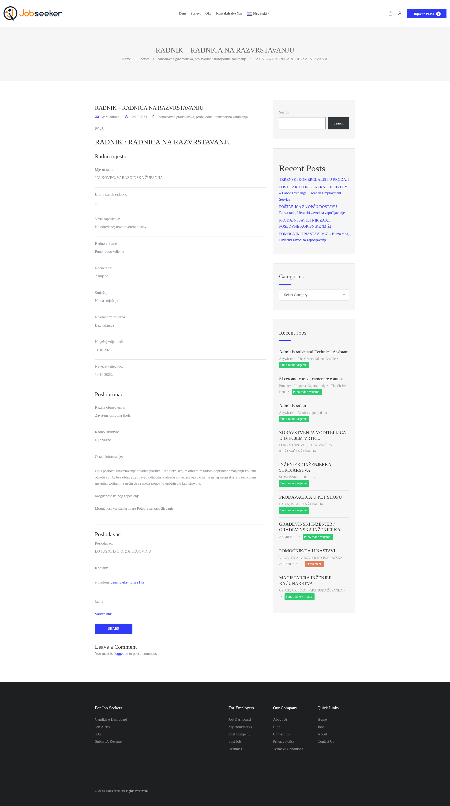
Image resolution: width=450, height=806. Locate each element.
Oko (208, 13)
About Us (280, 719)
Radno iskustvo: (107, 432)
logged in (121, 653)
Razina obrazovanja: (110, 407)
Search (284, 112)
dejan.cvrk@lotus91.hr (127, 582)
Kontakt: (101, 568)
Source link (103, 614)
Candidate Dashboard (111, 719)
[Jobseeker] (33, 13)
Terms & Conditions (288, 749)
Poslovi (196, 13)
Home (322, 719)
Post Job (235, 741)
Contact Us (281, 734)
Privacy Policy (284, 741)
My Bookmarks (240, 727)
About (322, 734)
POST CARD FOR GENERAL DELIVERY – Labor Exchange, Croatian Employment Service (313, 193)
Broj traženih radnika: (111, 194)
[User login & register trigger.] (399, 13)
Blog (276, 727)
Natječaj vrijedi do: (109, 366)
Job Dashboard (240, 719)
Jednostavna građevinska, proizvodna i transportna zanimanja (201, 59)
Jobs (98, 734)
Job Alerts (102, 727)
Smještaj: (101, 293)
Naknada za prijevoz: (110, 317)
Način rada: (103, 268)
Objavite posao (423, 14)
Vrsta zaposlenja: (107, 219)
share (113, 628)
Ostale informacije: (109, 457)
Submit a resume (108, 741)
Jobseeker (112, 791)
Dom (182, 13)
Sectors (144, 59)
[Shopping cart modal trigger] (390, 13)
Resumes (235, 749)
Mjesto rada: (104, 170)
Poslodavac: (104, 543)
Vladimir (112, 117)
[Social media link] (351, 790)
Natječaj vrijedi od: (109, 342)
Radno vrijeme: (106, 243)
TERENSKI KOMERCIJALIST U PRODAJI (314, 179)
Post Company (239, 734)
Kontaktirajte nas (229, 13)
